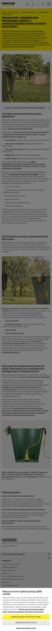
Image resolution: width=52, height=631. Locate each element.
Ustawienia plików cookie (26, 628)
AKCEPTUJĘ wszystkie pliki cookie (26, 617)
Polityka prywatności (16, 612)
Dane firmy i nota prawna (34, 612)
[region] (26, 609)
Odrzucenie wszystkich (26, 623)
